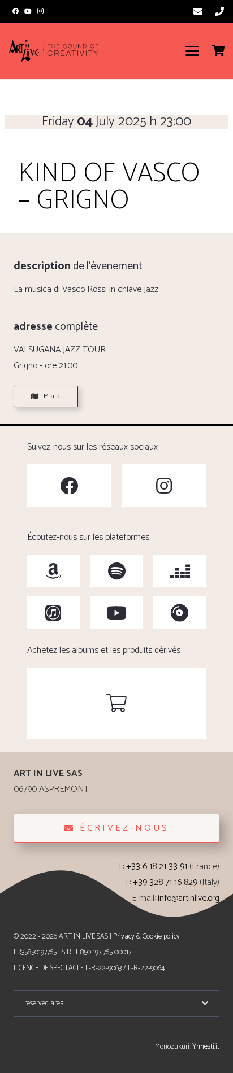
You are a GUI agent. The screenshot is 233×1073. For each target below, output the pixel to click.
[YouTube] (27, 11)
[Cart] (218, 51)
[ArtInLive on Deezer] (179, 571)
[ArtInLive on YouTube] (116, 612)
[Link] (197, 11)
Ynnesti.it (205, 1047)
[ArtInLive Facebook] (69, 485)
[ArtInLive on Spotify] (116, 571)
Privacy (124, 937)
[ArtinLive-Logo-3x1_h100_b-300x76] (53, 51)
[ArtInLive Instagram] (164, 485)
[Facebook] (15, 11)
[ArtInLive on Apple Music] (53, 612)
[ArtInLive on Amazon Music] (53, 571)
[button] (192, 51)
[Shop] (116, 703)
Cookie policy (161, 937)
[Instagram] (40, 11)
